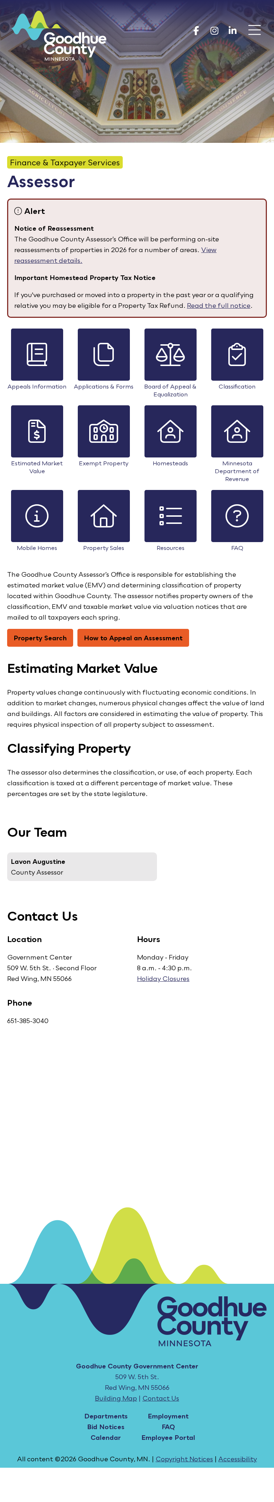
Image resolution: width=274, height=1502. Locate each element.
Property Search (40, 638)
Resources (170, 547)
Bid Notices (106, 1427)
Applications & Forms (103, 386)
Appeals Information (36, 386)
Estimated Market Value (37, 467)
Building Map (116, 1398)
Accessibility (237, 1459)
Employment (168, 1416)
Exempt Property (103, 463)
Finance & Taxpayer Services (65, 162)
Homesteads (170, 463)
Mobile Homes (37, 547)
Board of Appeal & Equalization (170, 390)
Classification (237, 386)
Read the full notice (218, 305)
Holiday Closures (163, 978)
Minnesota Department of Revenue (237, 471)
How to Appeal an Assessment (133, 638)
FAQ (237, 547)
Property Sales (103, 547)
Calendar (106, 1437)
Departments (106, 1416)
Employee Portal (168, 1437)
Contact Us (160, 1398)
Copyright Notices (184, 1459)
